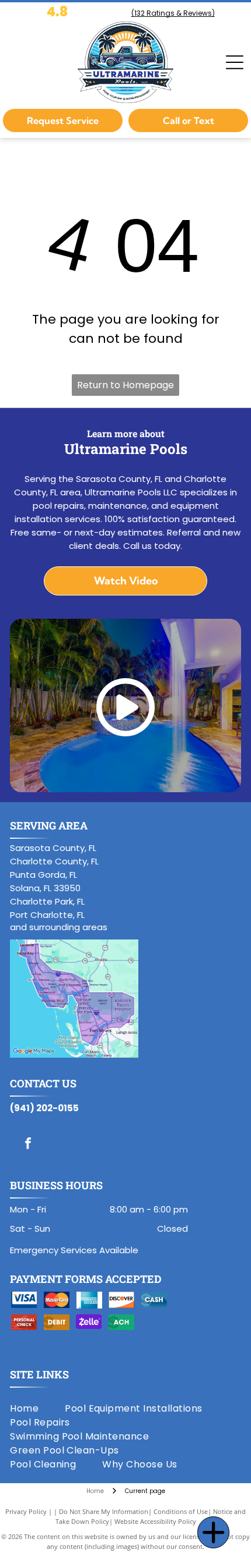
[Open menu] (234, 62)
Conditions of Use (181, 1511)
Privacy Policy (26, 1511)
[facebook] (28, 1144)
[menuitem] (37, 1409)
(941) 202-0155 (44, 1108)
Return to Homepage (125, 385)
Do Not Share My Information (103, 1511)
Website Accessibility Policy (155, 1521)
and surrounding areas (58, 927)
